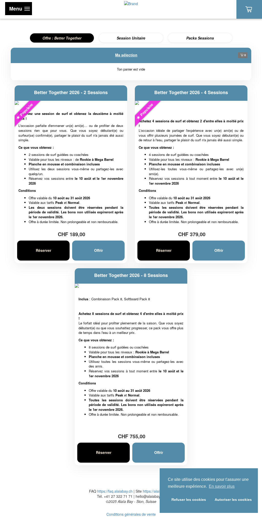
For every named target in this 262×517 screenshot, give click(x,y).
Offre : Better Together (61, 38)
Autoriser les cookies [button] (233, 500)
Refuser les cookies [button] (188, 500)
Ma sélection (126, 54)
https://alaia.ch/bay (158, 491)
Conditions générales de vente (131, 514)
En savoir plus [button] (222, 486)
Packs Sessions (200, 38)
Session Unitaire (131, 38)
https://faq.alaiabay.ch (115, 491)
